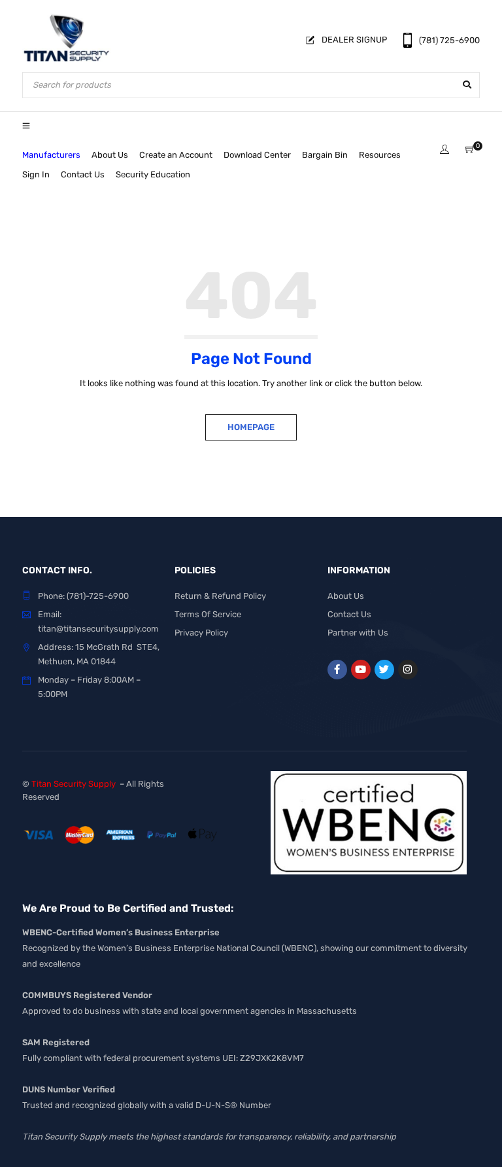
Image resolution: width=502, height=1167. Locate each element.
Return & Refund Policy (220, 596)
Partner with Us (357, 632)
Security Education (153, 174)
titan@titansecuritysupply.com (98, 629)
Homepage (251, 427)
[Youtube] (361, 669)
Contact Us (83, 174)
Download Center (257, 155)
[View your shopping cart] (470, 150)
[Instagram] (408, 669)
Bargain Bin (325, 155)
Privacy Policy (201, 632)
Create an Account (175, 155)
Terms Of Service (208, 614)
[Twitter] (384, 669)
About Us (110, 155)
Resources (380, 155)
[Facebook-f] (337, 669)
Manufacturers (51, 155)
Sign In (36, 174)
